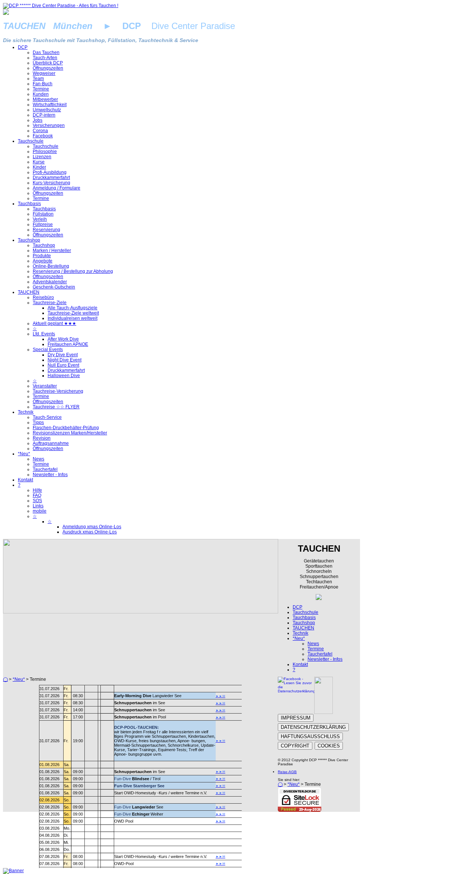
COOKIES (329, 746)
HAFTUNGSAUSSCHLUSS (310, 736)
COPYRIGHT (295, 746)
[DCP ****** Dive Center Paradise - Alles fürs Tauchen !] (60, 5)
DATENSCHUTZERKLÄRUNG (313, 727)
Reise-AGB (287, 772)
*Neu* (19, 679)
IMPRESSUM (296, 718)
